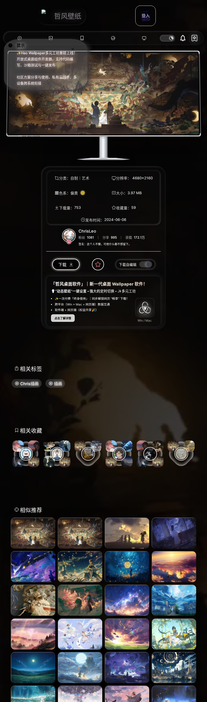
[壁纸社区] (19, 38)
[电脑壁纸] (50, 38)
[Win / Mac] (144, 307)
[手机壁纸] (81, 38)
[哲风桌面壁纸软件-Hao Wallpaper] (144, 38)
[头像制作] (112, 38)
